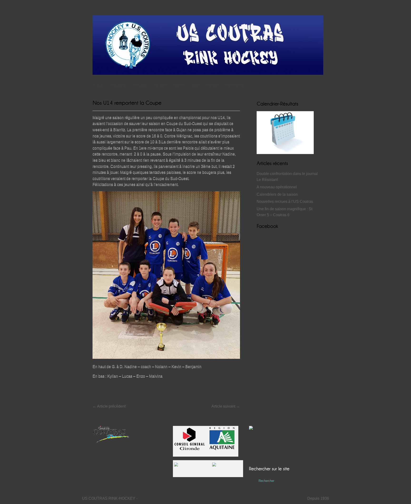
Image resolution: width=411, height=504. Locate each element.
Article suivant (225, 406)
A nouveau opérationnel (277, 187)
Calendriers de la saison (277, 194)
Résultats (140, 85)
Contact (212, 85)
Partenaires (234, 85)
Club (195, 85)
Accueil (98, 85)
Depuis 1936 (318, 498)
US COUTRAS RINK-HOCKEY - (109, 498)
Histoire (160, 85)
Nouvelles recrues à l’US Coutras (285, 202)
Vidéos (179, 85)
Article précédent (109, 406)
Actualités (118, 85)
